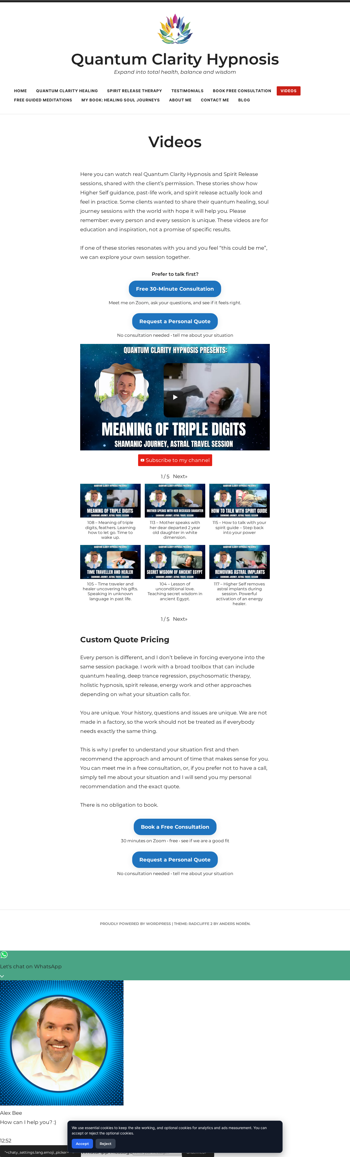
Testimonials (187, 90)
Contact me (215, 100)
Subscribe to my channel (178, 460)
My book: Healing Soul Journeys (120, 100)
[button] (180, 476)
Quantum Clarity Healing (67, 90)
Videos (289, 90)
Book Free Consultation (242, 90)
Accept (82, 1143)
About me (180, 100)
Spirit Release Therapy (134, 90)
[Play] (175, 397)
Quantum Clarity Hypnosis (175, 59)
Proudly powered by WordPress (135, 923)
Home (20, 90)
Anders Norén (234, 923)
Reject (105, 1143)
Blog (244, 100)
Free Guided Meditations (43, 100)
